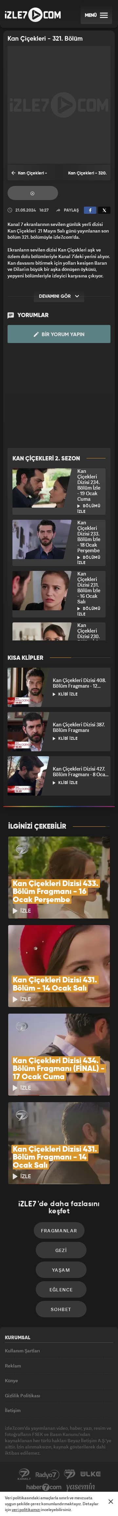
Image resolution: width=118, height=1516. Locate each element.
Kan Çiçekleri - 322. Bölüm (29, 175)
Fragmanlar (33, 193)
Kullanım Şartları (22, 1350)
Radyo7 (47, 1474)
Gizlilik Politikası (22, 1395)
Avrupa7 (70, 1474)
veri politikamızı (26, 1509)
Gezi (61, 1250)
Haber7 (44, 1487)
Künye (11, 1380)
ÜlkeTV (90, 1474)
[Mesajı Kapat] (110, 1502)
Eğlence (61, 1289)
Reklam (13, 1366)
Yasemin (80, 1487)
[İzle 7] (33, 15)
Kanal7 (24, 1474)
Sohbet (61, 1309)
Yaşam (61, 1270)
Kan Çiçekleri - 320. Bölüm (87, 175)
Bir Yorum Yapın (62, 334)
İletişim (13, 1410)
